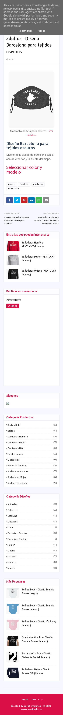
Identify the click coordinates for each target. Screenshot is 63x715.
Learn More (26, 31)
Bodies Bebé (32, 425)
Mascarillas (13, 188)
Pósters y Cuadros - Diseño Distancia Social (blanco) (36, 655)
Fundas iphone (32, 454)
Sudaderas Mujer (32, 477)
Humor (32, 544)
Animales (32, 504)
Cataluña (24, 184)
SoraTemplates (32, 705)
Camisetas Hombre (32, 436)
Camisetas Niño (32, 448)
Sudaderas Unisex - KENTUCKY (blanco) (39, 272)
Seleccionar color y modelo (24, 169)
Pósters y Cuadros (32, 465)
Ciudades (38, 184)
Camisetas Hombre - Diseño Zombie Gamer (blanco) (37, 639)
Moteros (32, 562)
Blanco (11, 184)
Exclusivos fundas (32, 533)
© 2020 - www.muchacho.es (36, 707)
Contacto (37, 699)
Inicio (25, 699)
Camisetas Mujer (32, 442)
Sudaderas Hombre (32, 471)
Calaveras (32, 510)
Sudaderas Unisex (32, 483)
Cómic (32, 527)
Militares (32, 556)
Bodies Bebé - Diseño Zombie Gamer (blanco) (38, 607)
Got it (41, 31)
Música (32, 568)
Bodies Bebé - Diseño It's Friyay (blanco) (39, 623)
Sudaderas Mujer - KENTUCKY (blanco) (38, 258)
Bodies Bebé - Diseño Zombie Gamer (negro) (38, 591)
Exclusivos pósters (32, 539)
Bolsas (32, 430)
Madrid (32, 550)
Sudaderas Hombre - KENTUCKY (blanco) (33, 244)
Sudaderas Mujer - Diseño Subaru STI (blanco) (36, 671)
